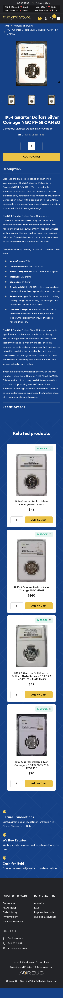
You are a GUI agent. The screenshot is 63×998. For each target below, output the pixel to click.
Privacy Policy (10, 916)
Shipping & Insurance (45, 916)
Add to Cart (38, 520)
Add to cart (31, 156)
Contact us (9, 903)
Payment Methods (44, 912)
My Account (9, 907)
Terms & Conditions (13, 921)
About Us (39, 903)
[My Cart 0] (52, 18)
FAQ (36, 907)
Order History (10, 912)
